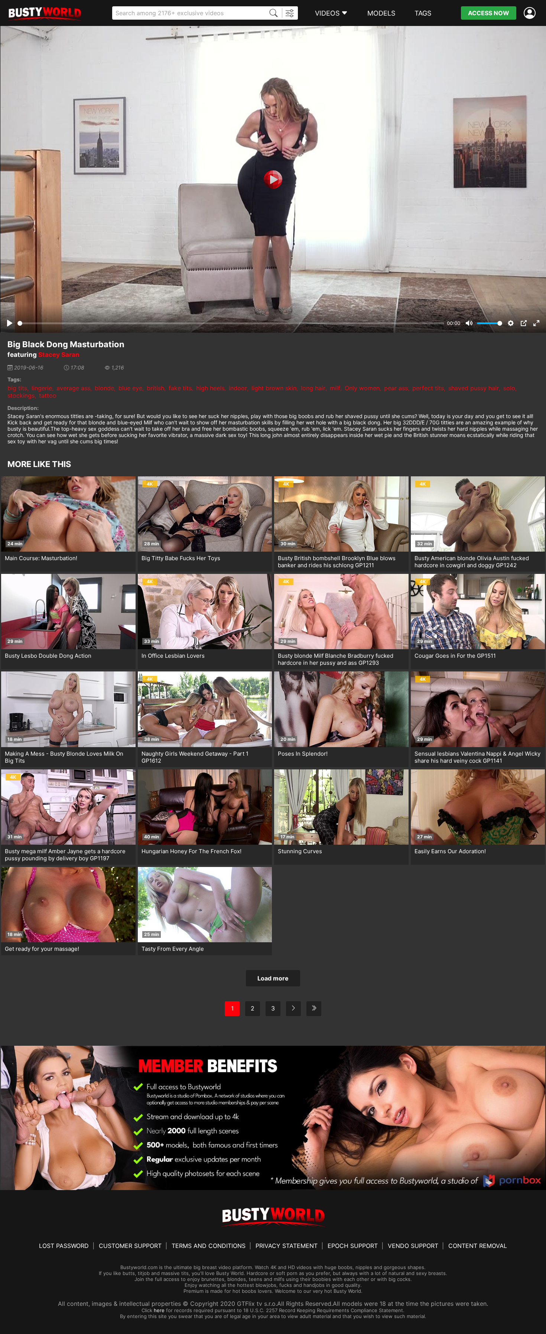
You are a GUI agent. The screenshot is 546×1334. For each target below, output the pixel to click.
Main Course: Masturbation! (41, 558)
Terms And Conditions (209, 1245)
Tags (423, 13)
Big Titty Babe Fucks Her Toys (181, 558)
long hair (313, 388)
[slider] (230, 323)
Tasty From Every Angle (173, 948)
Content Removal (477, 1245)
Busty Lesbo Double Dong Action (48, 655)
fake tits (180, 388)
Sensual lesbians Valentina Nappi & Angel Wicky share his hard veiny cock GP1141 (477, 757)
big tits (17, 388)
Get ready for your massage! (42, 948)
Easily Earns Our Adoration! (450, 851)
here (159, 1310)
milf (335, 388)
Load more (273, 978)
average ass (73, 388)
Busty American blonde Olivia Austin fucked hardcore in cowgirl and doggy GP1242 (472, 562)
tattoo (47, 395)
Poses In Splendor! (303, 753)
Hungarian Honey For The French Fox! (191, 851)
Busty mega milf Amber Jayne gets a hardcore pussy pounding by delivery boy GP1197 (65, 855)
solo (509, 388)
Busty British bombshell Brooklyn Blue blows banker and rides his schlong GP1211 (337, 562)
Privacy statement (287, 1245)
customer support (130, 1245)
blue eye (130, 388)
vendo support (413, 1245)
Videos (327, 13)
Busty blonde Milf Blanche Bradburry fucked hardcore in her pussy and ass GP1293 (335, 659)
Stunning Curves (300, 851)
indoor (238, 388)
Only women (362, 388)
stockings (21, 395)
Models (381, 13)
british (155, 388)
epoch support (353, 1245)
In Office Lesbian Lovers (173, 655)
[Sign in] (531, 13)
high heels (210, 388)
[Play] (273, 179)
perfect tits (428, 388)
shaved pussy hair (473, 388)
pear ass (396, 388)
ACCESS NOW (488, 13)
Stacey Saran (58, 354)
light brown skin (273, 388)
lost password (64, 1245)
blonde (104, 388)
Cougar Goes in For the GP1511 (455, 655)
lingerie (42, 388)
